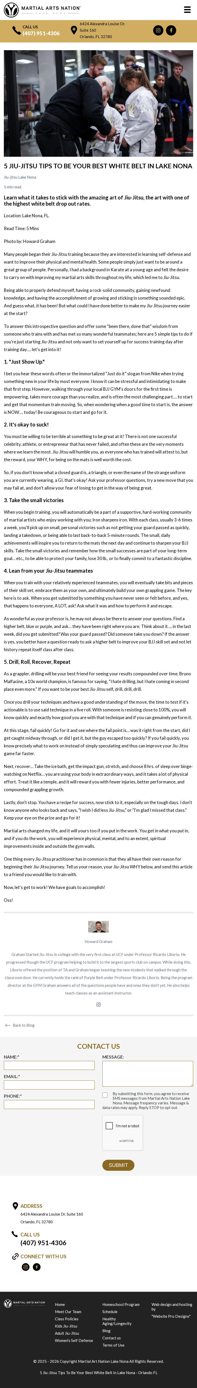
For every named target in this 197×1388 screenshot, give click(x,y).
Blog (106, 1330)
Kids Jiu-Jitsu (66, 1326)
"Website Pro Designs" (171, 1316)
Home (60, 1304)
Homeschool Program (121, 1304)
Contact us (111, 1337)
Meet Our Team (68, 1311)
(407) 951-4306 (41, 33)
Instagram (158, 30)
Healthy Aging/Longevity (117, 1321)
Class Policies (66, 1318)
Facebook (171, 30)
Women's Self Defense (74, 1340)
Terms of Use (113, 1345)
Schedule (109, 1311)
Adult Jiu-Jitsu (67, 1333)
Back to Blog (24, 1025)
